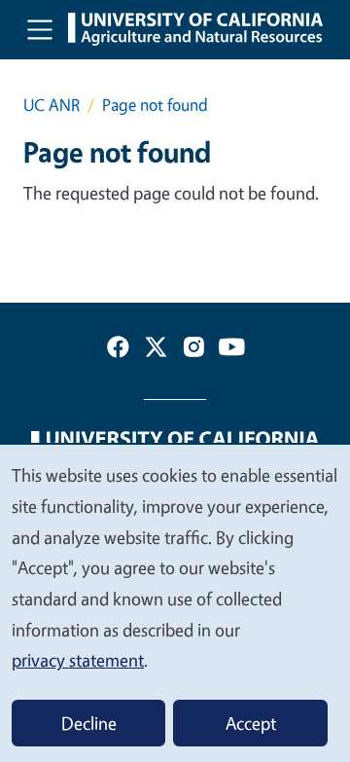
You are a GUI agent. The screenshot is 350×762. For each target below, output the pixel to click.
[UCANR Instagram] (194, 351)
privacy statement (78, 659)
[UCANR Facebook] (118, 351)
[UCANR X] (156, 351)
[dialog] (175, 602)
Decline (89, 723)
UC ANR (51, 104)
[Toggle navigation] (40, 29)
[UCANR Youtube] (232, 351)
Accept (251, 723)
